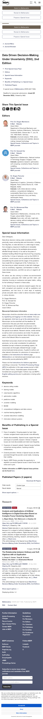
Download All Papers (33, 481)
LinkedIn (26, 644)
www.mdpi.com (35, 314)
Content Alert (12, 605)
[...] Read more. (11, 539)
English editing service (10, 374)
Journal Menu (8, 44)
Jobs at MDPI (6, 629)
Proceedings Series (9, 663)
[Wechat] (18, 109)
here (13, 471)
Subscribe (6, 687)
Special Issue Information (13, 75)
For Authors (27, 616)
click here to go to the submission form (25, 319)
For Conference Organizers (28, 633)
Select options (8, 678)
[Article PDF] (39, 508)
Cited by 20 (6, 566)
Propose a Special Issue (21, 17)
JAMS (4, 660)
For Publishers (28, 627)
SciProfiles (6, 655)
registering (8, 317)
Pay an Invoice (7, 621)
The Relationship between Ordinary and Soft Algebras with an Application (20, 553)
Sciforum (5, 644)
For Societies (27, 630)
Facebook (26, 647)
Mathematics (6, 602)
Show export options (10, 492)
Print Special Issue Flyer (13, 69)
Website (19, 124)
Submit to (21, 8)
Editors (7, 72)
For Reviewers (27, 619)
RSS (3, 605)
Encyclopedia (6, 657)
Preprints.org (6, 649)
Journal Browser (9, 46)
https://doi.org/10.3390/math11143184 (14, 523)
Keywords (8, 78)
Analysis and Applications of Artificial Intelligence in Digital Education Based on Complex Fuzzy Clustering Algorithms (19, 513)
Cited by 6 (5, 525)
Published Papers (11, 85)
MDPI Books (6, 647)
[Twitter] (7, 109)
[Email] (4, 109)
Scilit (4, 652)
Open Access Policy (9, 624)
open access (24, 367)
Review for (21, 13)
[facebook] (15, 109)
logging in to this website (23, 317)
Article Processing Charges (8, 617)
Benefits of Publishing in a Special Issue (19, 82)
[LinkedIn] (11, 109)
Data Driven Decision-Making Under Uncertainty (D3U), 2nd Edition (20, 542)
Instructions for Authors (21, 354)
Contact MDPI (6, 626)
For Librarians (27, 624)
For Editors (26, 622)
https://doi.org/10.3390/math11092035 (14, 564)
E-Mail (12, 124)
